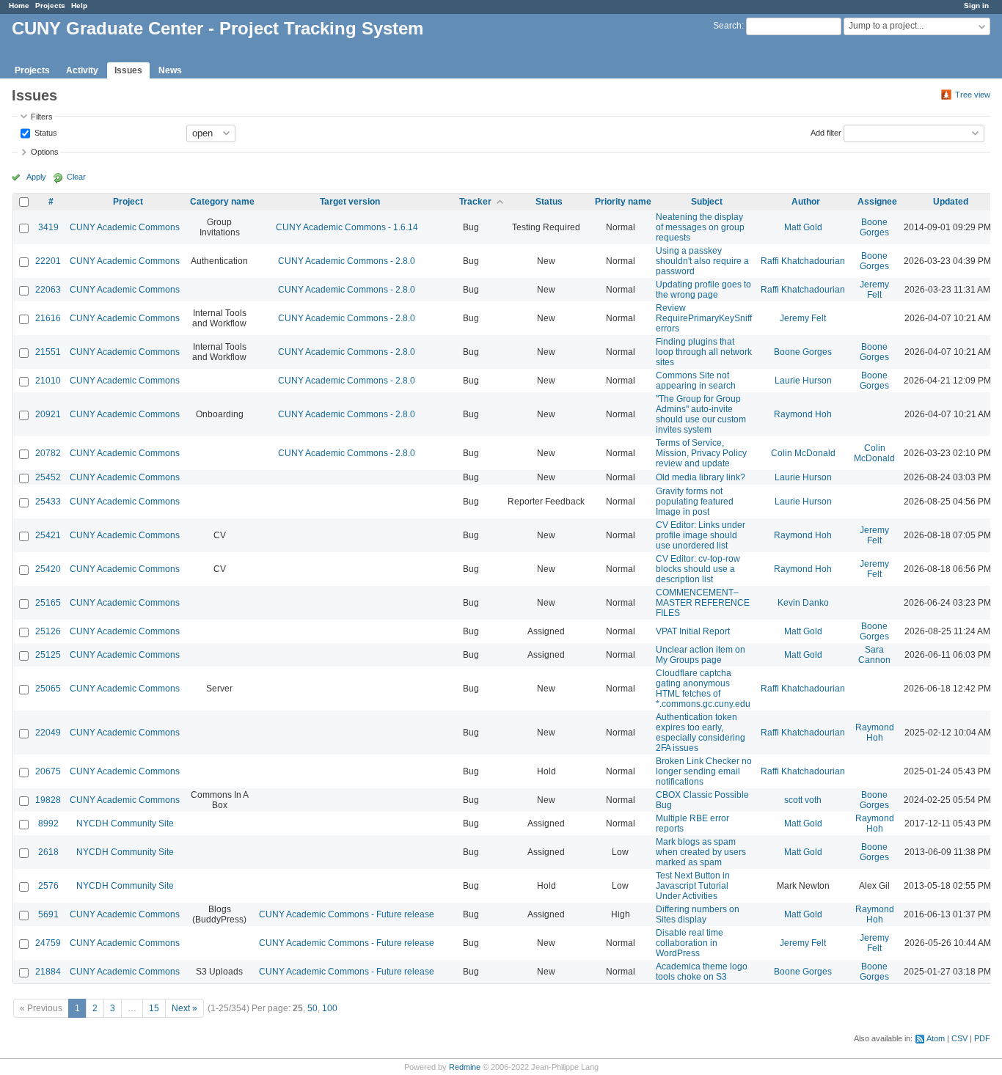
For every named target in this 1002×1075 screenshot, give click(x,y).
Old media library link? (700, 477)
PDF (982, 1038)
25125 (48, 655)
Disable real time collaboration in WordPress (689, 943)
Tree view (972, 94)
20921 (48, 414)
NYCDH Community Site (125, 823)
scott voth (803, 800)
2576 (48, 886)
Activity (82, 70)
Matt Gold (803, 227)
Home (19, 5)
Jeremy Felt (874, 289)
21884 (48, 971)
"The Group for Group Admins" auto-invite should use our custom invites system (701, 414)
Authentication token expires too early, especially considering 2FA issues (700, 732)
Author (805, 202)
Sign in (976, 5)
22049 (48, 732)
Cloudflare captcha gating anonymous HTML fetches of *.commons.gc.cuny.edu (703, 688)
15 (154, 1008)
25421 (48, 535)
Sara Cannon (874, 655)
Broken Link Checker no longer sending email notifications (704, 771)
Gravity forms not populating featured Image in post (695, 501)
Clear (76, 176)
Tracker (475, 202)
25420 (48, 569)
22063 (48, 290)
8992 (48, 823)
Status (44, 132)
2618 (48, 852)
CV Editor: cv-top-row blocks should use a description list (698, 569)
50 (312, 1008)
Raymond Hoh (803, 414)
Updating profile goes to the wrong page (703, 289)
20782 (48, 453)
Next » (184, 1008)
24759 (48, 943)
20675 (48, 771)
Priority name (623, 202)
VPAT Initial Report (693, 631)
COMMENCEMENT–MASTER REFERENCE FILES (703, 602)
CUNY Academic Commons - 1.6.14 (347, 227)
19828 (48, 800)
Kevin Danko (803, 603)
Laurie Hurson (803, 380)
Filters (42, 116)
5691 (48, 914)
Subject (707, 202)
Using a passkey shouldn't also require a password (702, 261)
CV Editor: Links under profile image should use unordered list (700, 535)
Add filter (826, 132)
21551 (48, 352)
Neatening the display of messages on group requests (700, 227)
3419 (48, 227)
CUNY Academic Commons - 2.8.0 (346, 261)
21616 (48, 318)
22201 (48, 261)
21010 (48, 380)
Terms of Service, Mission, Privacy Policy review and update (701, 453)
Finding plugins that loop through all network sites (704, 352)
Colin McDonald (803, 453)
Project (128, 202)
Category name (222, 202)
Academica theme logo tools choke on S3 (701, 971)
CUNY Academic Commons (125, 227)
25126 (48, 631)
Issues (128, 70)
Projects (50, 5)
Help (79, 5)
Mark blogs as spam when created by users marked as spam (701, 852)
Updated (950, 202)
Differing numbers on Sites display (697, 914)
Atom (935, 1038)
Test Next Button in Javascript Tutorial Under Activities (693, 885)
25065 (48, 688)
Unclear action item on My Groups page (700, 655)
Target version (350, 202)
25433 (48, 501)
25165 (48, 603)
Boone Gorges (874, 227)
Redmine (464, 1067)
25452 (48, 477)
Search (727, 26)
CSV (959, 1038)
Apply (36, 176)
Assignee (877, 202)
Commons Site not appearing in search (696, 380)
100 (329, 1008)
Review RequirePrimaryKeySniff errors (704, 318)
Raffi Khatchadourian (803, 261)
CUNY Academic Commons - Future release (346, 914)
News (170, 70)
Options (45, 151)
